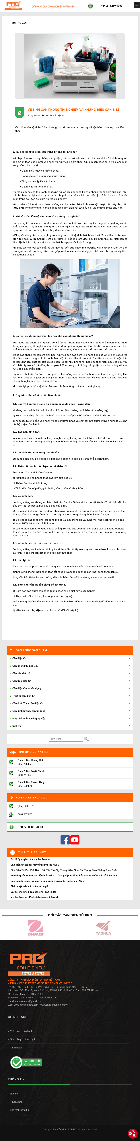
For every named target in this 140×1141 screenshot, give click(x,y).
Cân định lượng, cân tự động (28, 711)
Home (13, 23)
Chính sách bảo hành (21, 1031)
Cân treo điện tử (21, 681)
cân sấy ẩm (114, 204)
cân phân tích (79, 204)
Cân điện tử (19, 658)
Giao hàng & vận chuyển (23, 1039)
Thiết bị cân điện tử (23, 696)
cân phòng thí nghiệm (65, 216)
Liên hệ (14, 1093)
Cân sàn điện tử (21, 673)
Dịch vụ (16, 726)
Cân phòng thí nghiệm (25, 666)
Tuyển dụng (16, 1101)
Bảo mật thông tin (19, 1110)
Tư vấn (22, 23)
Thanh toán (16, 1047)
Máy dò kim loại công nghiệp (28, 718)
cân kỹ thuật (97, 204)
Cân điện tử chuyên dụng (26, 688)
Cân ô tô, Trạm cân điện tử (27, 703)
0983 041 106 (36, 827)
